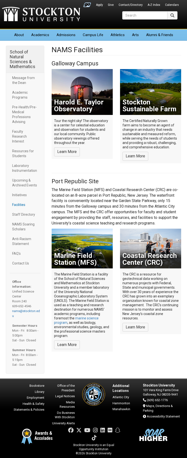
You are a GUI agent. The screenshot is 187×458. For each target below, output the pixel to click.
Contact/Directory (131, 5)
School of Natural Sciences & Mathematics (22, 59)
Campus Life (93, 35)
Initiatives (19, 195)
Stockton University (41, 14)
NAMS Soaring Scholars (23, 226)
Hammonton (121, 403)
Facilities (18, 205)
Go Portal (87, 3)
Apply (99, 5)
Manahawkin (121, 409)
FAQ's (16, 253)
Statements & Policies (29, 409)
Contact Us (20, 263)
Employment (35, 397)
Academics (40, 35)
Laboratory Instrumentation (24, 168)
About (19, 35)
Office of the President (66, 388)
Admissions (65, 35)
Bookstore (36, 385)
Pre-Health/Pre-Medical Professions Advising (24, 114)
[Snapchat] (117, 430)
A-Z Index (154, 5)
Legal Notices (65, 396)
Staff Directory (23, 214)
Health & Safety (33, 404)
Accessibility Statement (163, 416)
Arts (135, 35)
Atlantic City (120, 397)
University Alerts (63, 423)
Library (39, 392)
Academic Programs (20, 95)
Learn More (67, 151)
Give (111, 5)
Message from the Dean (23, 80)
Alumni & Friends (159, 35)
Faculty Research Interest (19, 136)
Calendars (172, 5)
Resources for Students (23, 153)
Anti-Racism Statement (21, 241)
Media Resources (67, 404)
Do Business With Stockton (65, 415)
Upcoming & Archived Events (24, 182)
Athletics (118, 35)
